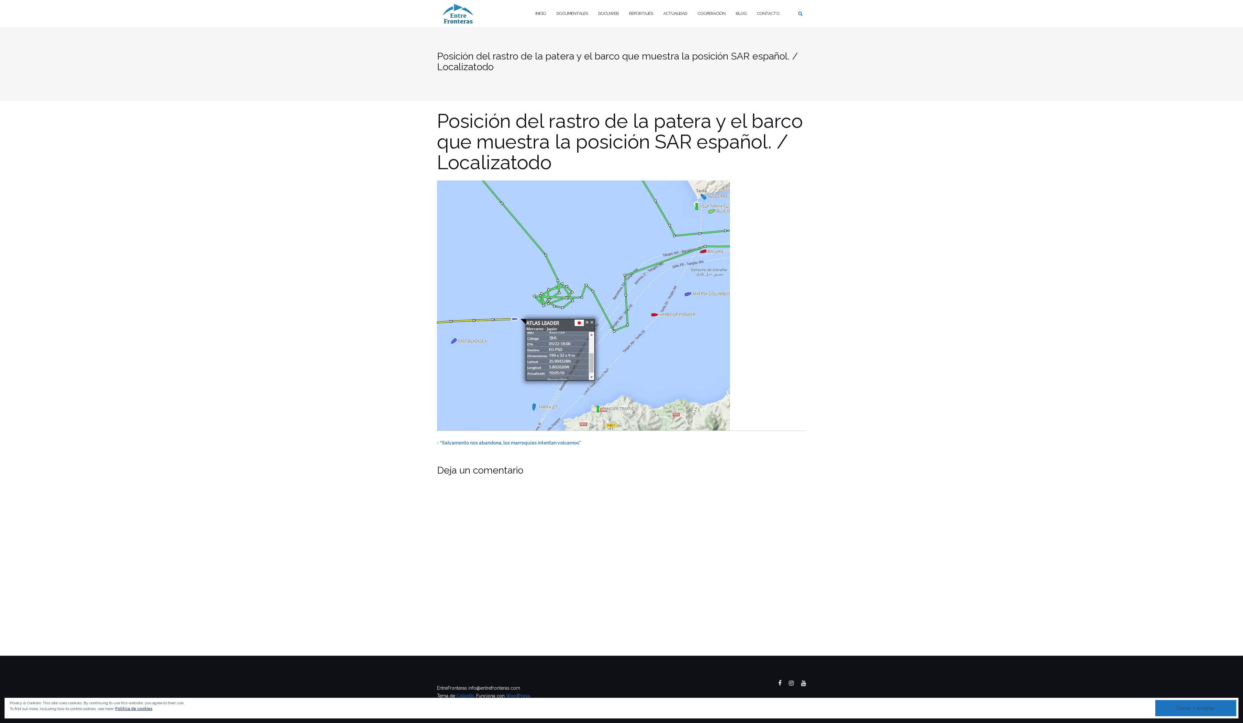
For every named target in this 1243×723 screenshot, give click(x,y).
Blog (741, 13)
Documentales (572, 13)
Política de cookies (133, 709)
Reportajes (641, 13)
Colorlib (465, 695)
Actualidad (675, 13)
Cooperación (711, 13)
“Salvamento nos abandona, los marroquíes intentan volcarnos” (510, 442)
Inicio (540, 13)
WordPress (518, 695)
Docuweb (608, 13)
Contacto (768, 13)
